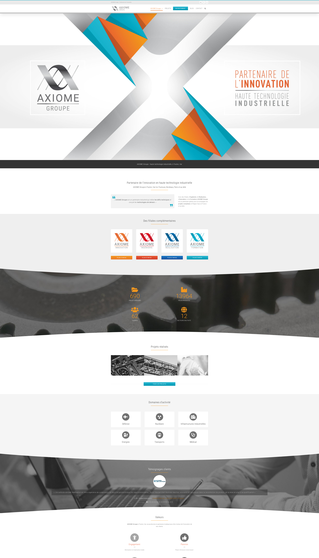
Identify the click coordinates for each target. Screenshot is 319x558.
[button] (205, 8)
